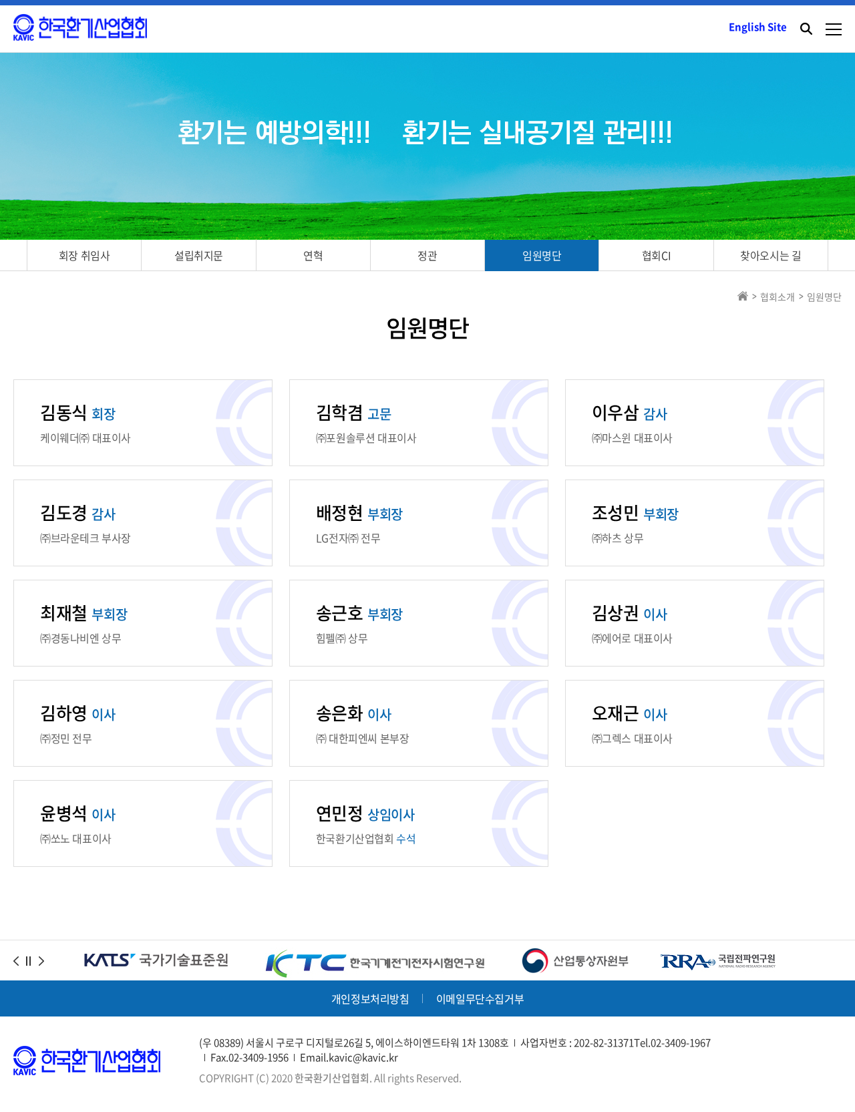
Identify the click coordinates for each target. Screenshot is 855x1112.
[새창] (375, 956)
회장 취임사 (84, 255)
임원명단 (541, 255)
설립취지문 (198, 255)
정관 (427, 255)
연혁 (313, 255)
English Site (758, 26)
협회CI (656, 255)
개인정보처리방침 (370, 998)
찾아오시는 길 (770, 255)
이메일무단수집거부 (480, 998)
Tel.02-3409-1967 (672, 1042)
